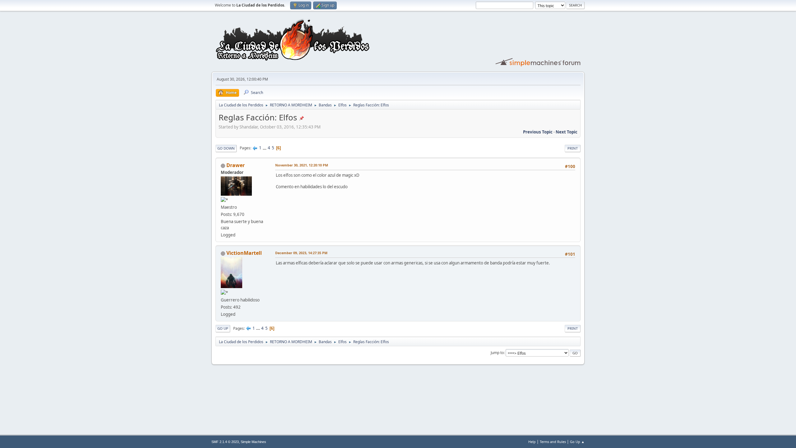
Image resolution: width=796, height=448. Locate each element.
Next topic (566, 132)
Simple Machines (253, 442)
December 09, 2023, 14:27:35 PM (301, 252)
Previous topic (538, 132)
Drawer (235, 165)
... (265, 148)
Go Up (222, 328)
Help (532, 441)
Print (572, 148)
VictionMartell (244, 253)
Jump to (497, 352)
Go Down (226, 148)
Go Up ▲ (577, 441)
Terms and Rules (553, 441)
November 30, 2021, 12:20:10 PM (301, 165)
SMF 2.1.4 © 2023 (225, 442)
